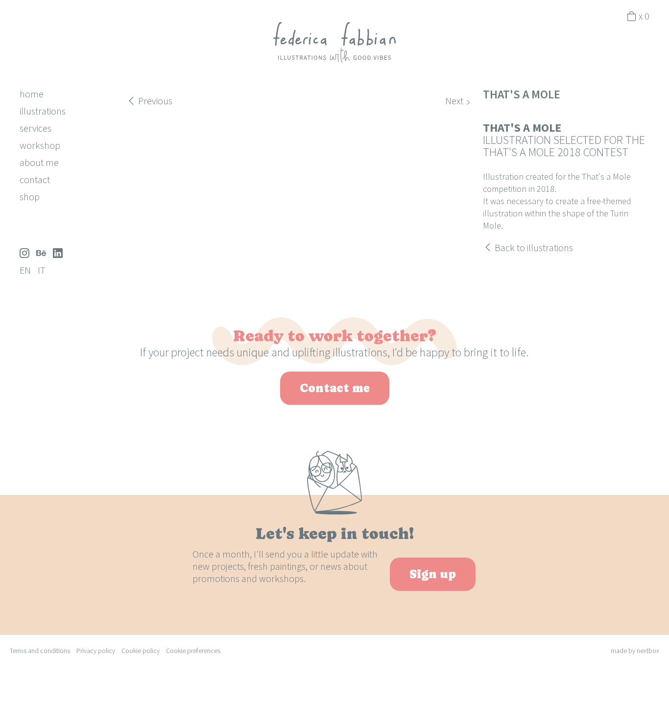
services (35, 128)
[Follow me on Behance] (41, 253)
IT (42, 270)
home (32, 94)
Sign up (432, 574)
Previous (154, 100)
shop (30, 196)
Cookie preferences (193, 650)
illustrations (43, 111)
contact (35, 179)
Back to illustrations (533, 247)
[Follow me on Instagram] (24, 253)
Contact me (335, 388)
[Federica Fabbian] (334, 41)
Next (455, 100)
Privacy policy (95, 650)
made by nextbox (635, 650)
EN (25, 270)
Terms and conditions (40, 650)
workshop (40, 145)
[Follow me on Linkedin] (58, 253)
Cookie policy (140, 650)
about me (39, 162)
